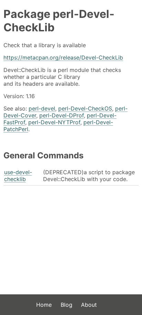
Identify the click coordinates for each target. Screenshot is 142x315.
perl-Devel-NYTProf (54, 122)
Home (44, 304)
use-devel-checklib (18, 175)
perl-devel (42, 108)
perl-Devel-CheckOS (85, 108)
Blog (66, 304)
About (89, 304)
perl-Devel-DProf (61, 115)
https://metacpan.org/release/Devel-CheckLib (63, 57)
